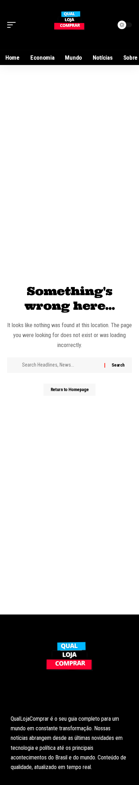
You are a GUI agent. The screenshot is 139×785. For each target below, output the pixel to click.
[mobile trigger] (13, 25)
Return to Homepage (69, 389)
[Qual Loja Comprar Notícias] (69, 25)
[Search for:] (60, 365)
